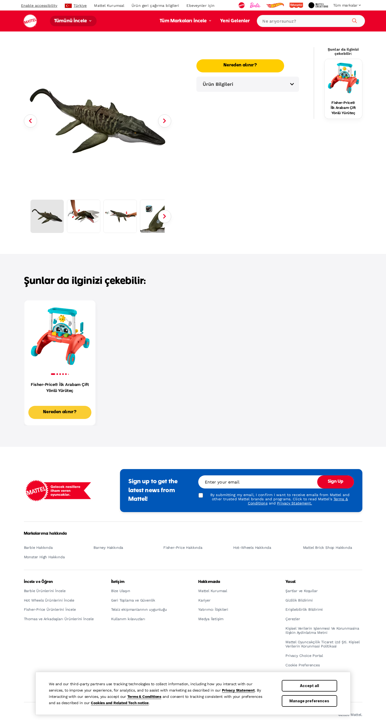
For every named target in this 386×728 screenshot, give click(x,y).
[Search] (353, 20)
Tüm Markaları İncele (184, 21)
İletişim (117, 582)
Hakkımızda (209, 582)
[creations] (318, 5)
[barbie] (256, 5)
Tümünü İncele (71, 21)
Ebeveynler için (200, 5)
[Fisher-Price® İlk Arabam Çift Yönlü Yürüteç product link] (343, 78)
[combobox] (311, 21)
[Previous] (30, 120)
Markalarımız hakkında (45, 533)
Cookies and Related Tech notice (120, 703)
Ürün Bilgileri (218, 84)
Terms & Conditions (144, 696)
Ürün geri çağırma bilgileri (155, 5)
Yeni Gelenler (235, 21)
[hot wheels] (275, 5)
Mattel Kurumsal (109, 5)
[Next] (164, 120)
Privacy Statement (238, 690)
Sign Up (335, 482)
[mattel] (242, 5)
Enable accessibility (39, 5)
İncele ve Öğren (38, 582)
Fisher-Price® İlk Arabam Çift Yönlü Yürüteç (343, 107)
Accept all (309, 685)
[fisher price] (296, 5)
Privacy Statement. (294, 503)
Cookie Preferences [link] (302, 665)
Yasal (290, 582)
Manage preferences (309, 701)
